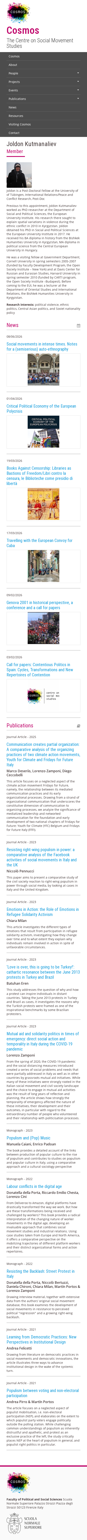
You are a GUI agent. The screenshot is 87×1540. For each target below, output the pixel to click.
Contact (14, 133)
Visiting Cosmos (20, 124)
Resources (16, 116)
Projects (44, 83)
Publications (44, 100)
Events (44, 91)
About (13, 65)
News (12, 107)
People (44, 74)
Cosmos (14, 56)
